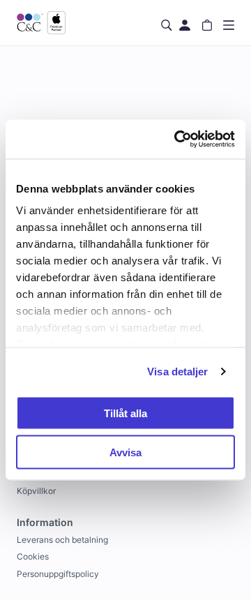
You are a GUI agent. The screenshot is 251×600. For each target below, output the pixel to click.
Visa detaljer (177, 371)
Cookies (33, 556)
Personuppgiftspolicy (58, 574)
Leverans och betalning (62, 539)
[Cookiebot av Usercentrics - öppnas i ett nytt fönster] (177, 139)
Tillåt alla (125, 413)
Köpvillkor (36, 491)
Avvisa (125, 452)
